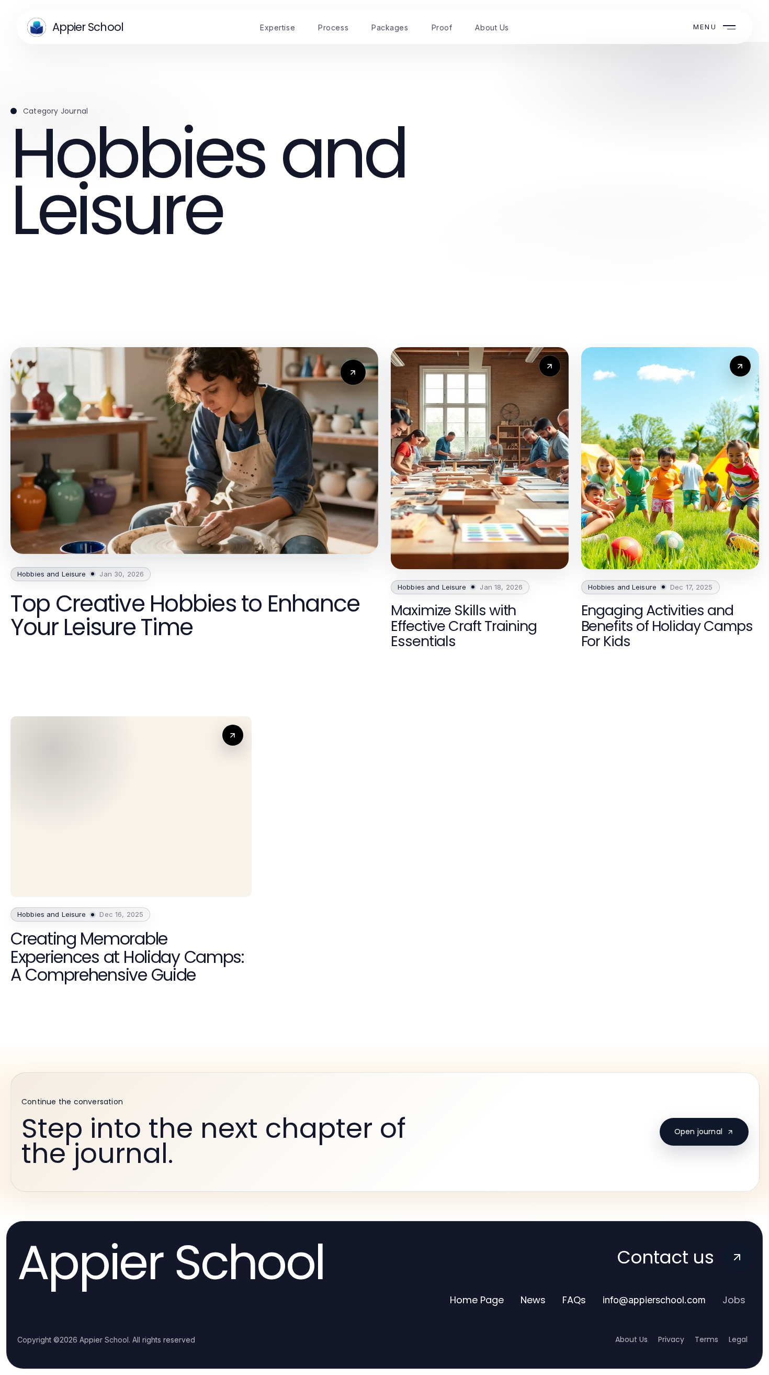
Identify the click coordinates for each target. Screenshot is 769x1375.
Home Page (477, 1299)
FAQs (574, 1299)
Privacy (671, 1339)
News (533, 1299)
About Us (631, 1339)
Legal (738, 1339)
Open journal (698, 1131)
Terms (706, 1339)
